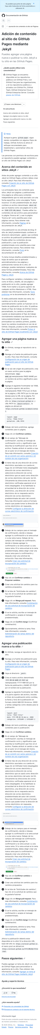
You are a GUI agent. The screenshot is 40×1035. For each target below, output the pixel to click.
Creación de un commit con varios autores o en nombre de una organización (21, 456)
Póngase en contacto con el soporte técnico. (19, 1009)
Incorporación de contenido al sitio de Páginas (22, 26)
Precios (10, 1027)
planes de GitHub (13, 95)
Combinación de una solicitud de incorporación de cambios (21, 605)
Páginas (23, 223)
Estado (4, 1027)
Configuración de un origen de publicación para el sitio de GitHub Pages (19, 362)
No (14, 993)
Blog (31, 1027)
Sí (6, 993)
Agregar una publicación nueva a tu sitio (17, 645)
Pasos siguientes (12, 958)
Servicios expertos (21, 1027)
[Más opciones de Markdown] (24, 104)
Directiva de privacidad (9, 996)
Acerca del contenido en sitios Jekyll (17, 168)
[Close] (34, 3)
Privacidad (29, 1025)
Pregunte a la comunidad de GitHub (16, 1006)
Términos (20, 1025)
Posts (22, 250)
